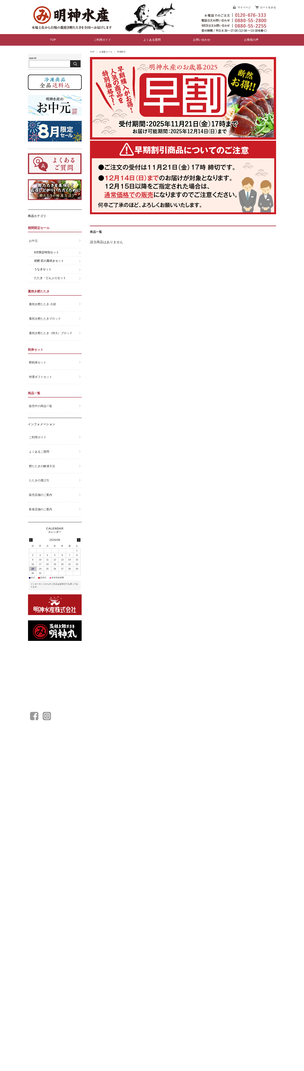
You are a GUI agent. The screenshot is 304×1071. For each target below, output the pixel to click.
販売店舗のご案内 (40, 494)
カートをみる (268, 7)
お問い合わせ (201, 39)
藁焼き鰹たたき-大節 (42, 304)
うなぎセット (42, 269)
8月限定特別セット (46, 252)
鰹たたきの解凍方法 (42, 466)
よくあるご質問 (39, 451)
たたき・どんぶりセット (50, 278)
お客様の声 (251, 39)
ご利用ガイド (102, 39)
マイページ (244, 7)
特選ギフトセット (40, 376)
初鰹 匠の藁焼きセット (49, 260)
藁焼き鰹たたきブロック (45, 318)
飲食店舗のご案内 (40, 509)
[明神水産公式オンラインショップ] (71, 31)
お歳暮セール (105, 52)
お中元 (33, 240)
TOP (53, 39)
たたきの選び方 (39, 480)
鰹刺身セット (37, 362)
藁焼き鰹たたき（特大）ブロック (50, 333)
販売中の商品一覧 (40, 406)
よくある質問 (152, 39)
